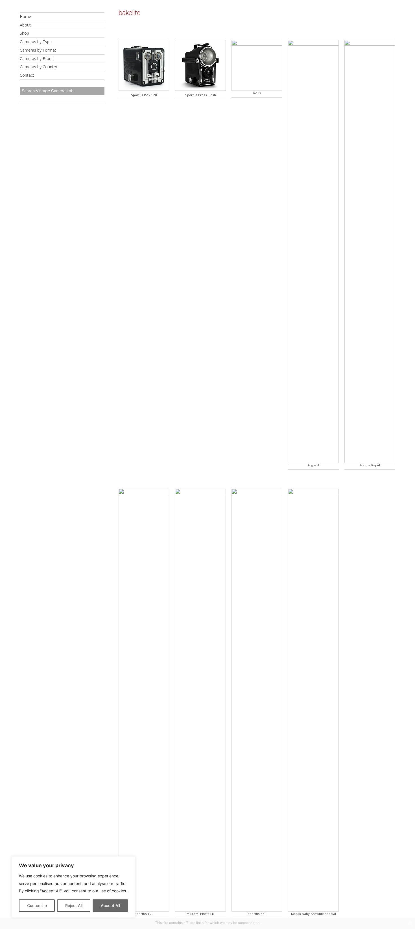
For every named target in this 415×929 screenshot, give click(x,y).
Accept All (110, 905)
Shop (24, 33)
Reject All (73, 905)
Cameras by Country (38, 67)
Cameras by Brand (37, 58)
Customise (37, 905)
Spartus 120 (144, 914)
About (25, 25)
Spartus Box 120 (144, 95)
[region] (73, 887)
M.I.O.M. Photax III (201, 914)
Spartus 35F (257, 914)
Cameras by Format (38, 50)
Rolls (257, 93)
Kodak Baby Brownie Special (313, 914)
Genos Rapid (370, 465)
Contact (27, 75)
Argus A (313, 465)
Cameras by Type (36, 41)
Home (25, 16)
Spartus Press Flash (200, 95)
